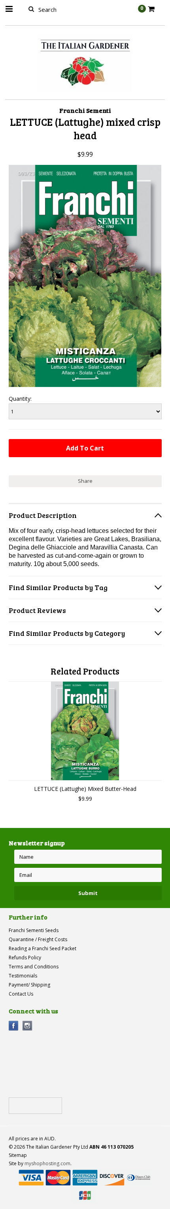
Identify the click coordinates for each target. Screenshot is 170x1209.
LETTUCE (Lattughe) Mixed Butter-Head (85, 788)
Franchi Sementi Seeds (34, 930)
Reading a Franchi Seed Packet (42, 948)
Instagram (27, 1026)
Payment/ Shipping (29, 984)
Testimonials (23, 975)
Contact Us (21, 993)
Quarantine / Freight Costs (38, 939)
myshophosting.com (47, 1163)
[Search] (31, 8)
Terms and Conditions (34, 966)
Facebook (14, 1026)
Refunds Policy (25, 957)
